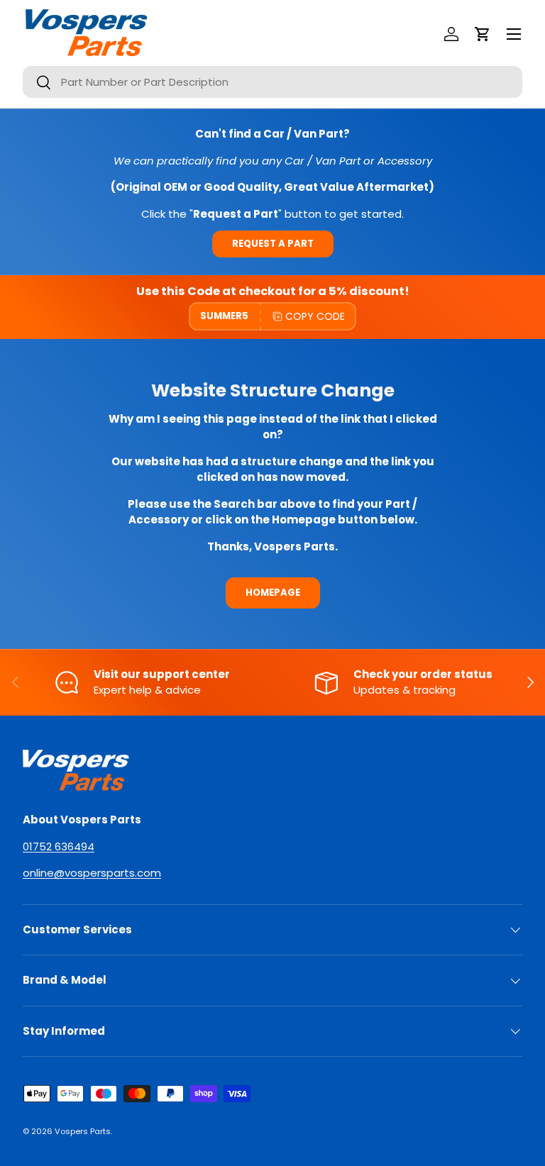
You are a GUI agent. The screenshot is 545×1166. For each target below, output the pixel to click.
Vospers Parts (83, 1131)
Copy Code (315, 316)
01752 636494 (58, 846)
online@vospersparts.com (92, 872)
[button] (482, 34)
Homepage (273, 592)
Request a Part (273, 243)
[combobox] (272, 82)
